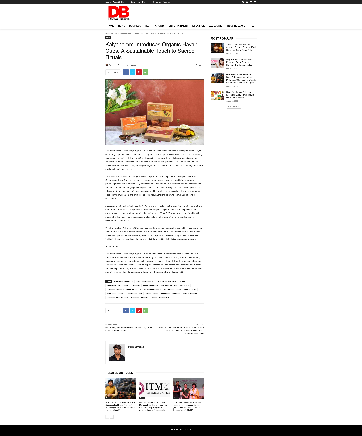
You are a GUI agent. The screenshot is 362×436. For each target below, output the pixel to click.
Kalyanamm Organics (115, 289)
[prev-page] (107, 417)
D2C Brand (183, 281)
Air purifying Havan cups (123, 281)
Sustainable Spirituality (140, 297)
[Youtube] (255, 2)
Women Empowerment (160, 297)
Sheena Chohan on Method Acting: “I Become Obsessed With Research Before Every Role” (241, 47)
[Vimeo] (251, 2)
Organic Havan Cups (134, 293)
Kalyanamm (184, 285)
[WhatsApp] (145, 72)
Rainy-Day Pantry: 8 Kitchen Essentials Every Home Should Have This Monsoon (240, 95)
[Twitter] (247, 2)
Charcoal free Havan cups (166, 281)
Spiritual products (190, 293)
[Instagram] (243, 2)
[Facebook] (239, 2)
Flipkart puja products (131, 285)
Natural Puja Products (172, 289)
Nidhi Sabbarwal (190, 289)
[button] (253, 25)
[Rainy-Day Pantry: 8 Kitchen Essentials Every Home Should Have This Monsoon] (217, 95)
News (114, 33)
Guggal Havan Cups (150, 285)
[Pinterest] (139, 72)
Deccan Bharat (117, 65)
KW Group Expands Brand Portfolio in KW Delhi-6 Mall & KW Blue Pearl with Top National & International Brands (181, 330)
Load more (232, 106)
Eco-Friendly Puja (113, 285)
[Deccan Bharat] (107, 65)
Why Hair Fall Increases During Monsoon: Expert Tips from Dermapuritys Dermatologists (240, 62)
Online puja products (115, 293)
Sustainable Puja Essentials (117, 297)
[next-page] (112, 417)
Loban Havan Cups (133, 289)
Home (107, 33)
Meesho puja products (152, 289)
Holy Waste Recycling (169, 285)
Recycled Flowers (151, 293)
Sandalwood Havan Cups (170, 293)
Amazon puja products (144, 281)
